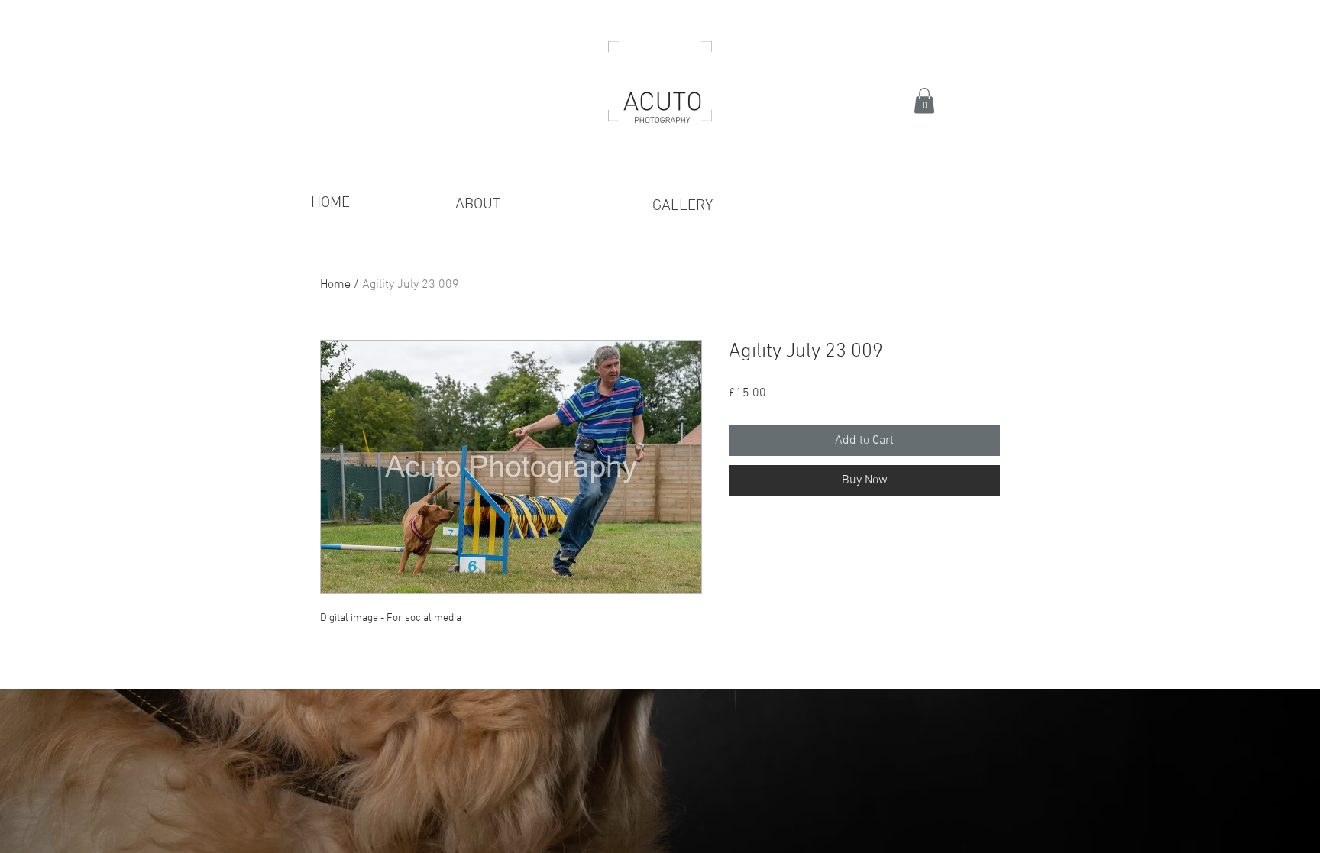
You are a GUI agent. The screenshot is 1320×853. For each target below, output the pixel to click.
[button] (924, 100)
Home (335, 284)
